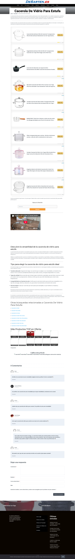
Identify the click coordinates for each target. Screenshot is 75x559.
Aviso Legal (38, 516)
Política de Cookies (40, 519)
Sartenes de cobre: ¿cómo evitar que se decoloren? (54, 536)
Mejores (37, 5)
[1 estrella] (17, 354)
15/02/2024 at (16, 448)
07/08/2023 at (16, 372)
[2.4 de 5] (60, 42)
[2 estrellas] (23, 354)
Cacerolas (15, 13)
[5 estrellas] (42, 354)
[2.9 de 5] (60, 126)
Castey (52, 5)
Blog (57, 5)
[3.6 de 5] (60, 76)
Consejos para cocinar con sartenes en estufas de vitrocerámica (55, 530)
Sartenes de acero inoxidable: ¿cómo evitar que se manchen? (55, 524)
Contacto (38, 530)
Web (12, 485)
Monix (48, 5)
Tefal (32, 5)
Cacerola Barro (45, 505)
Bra (22, 5)
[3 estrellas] (29, 354)
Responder (14, 379)
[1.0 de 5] (60, 59)
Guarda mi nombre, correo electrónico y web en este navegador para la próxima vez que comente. (33, 489)
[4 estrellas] (35, 354)
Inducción (43, 5)
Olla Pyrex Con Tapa (10, 505)
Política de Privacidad (40, 522)
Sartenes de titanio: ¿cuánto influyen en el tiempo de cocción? (54, 546)
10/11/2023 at (16, 387)
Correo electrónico (15, 481)
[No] (73, 556)
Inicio (18, 5)
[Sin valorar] (60, 93)
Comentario (14, 466)
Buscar (37, 209)
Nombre (13, 477)
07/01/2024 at (16, 416)
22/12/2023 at (16, 401)
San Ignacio (27, 5)
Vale (63, 556)
